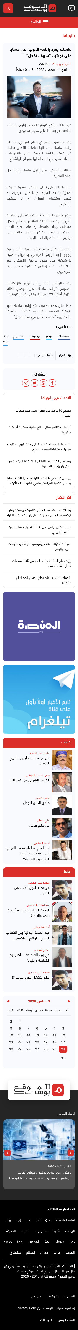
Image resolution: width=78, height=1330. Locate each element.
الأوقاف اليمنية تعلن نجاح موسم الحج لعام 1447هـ (43, 579)
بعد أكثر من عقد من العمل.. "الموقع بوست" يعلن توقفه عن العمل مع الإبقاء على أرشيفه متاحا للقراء (39, 512)
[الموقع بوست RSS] (55, 1285)
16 (11, 1035)
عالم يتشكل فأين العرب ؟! (31, 977)
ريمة (48, 1241)
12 (46, 1035)
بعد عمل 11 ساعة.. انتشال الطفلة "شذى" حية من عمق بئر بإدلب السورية (39, 463)
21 (28, 1042)
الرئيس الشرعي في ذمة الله (30, 780)
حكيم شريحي (42, 949)
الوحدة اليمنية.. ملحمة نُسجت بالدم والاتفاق (28, 912)
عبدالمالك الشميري (38, 904)
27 (37, 1049)
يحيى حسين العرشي (38, 774)
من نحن (36, 1296)
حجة (20, 1241)
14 (28, 1035)
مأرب (57, 1252)
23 (11, 1042)
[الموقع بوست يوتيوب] (64, 1285)
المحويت (34, 1241)
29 (20, 1049)
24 (63, 1049)
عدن (48, 1219)
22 (20, 1042)
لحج (28, 1219)
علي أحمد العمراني (39, 752)
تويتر (49, 336)
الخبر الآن (46, 1319)
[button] (70, 1153)
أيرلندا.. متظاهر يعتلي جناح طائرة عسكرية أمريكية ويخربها (40, 429)
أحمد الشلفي (42, 842)
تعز (38, 1219)
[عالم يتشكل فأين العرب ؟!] (62, 980)
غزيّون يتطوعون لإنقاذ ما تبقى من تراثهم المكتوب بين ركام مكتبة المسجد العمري (39, 446)
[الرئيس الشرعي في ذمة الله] (62, 782)
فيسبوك (64, 336)
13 (37, 1035)
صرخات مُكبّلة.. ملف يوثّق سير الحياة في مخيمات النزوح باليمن (39, 545)
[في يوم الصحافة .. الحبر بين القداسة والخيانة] (62, 957)
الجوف (70, 1252)
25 (54, 1049)
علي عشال (43, 820)
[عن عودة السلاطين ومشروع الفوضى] (62, 760)
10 (63, 1035)
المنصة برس (66, 1319)
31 (63, 1058)
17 (63, 1042)
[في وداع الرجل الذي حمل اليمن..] (62, 890)
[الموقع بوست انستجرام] (59, 1285)
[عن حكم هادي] (62, 828)
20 (37, 1042)
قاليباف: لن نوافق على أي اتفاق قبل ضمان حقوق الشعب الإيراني (39, 529)
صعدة (8, 1241)
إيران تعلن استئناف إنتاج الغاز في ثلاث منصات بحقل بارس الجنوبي (41, 562)
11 (54, 1035)
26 (46, 1049)
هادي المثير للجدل (36, 802)
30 (11, 1049)
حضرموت (41, 1230)
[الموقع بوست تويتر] (68, 1285)
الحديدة (11, 1230)
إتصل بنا (69, 1296)
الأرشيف (52, 1296)
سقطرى (15, 1252)
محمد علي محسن (39, 882)
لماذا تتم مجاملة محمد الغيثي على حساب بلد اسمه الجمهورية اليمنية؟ (28, 853)
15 (20, 1035)
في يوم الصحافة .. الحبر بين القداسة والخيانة (30, 957)
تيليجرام (18, 336)
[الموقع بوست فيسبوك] (72, 1285)
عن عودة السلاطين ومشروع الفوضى (30, 760)
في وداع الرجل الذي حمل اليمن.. (32, 889)
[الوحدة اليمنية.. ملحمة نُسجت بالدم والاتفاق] (62, 912)
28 (28, 1049)
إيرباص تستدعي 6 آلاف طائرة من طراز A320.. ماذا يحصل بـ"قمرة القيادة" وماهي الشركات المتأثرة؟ (39, 480)
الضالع (30, 1252)
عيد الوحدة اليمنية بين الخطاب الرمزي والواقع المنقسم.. (28, 934)
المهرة (25, 1230)
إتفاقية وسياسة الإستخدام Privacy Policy (46, 1307)
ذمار (72, 1241)
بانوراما (69, 36)
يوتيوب (35, 336)
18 (54, 1042)
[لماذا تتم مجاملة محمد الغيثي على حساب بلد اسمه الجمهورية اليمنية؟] (62, 850)
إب (19, 1219)
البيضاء (70, 1230)
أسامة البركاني (41, 927)
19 (46, 1042)
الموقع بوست (61, 63)
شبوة (56, 1230)
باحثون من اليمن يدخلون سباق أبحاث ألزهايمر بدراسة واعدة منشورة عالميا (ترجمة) (40, 1174)
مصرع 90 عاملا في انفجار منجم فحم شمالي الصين (43, 412)
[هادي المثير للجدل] (62, 805)
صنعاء (60, 1241)
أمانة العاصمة (65, 1219)
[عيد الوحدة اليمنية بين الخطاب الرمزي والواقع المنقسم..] (62, 935)
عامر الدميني (42, 797)
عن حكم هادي (39, 825)
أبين (9, 1219)
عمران (44, 1252)
